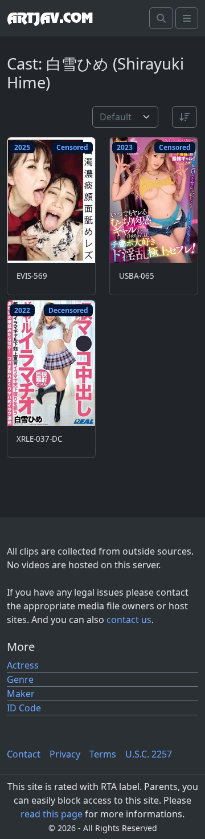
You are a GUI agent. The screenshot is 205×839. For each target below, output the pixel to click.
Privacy (65, 754)
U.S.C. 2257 (148, 754)
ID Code (24, 708)
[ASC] (184, 117)
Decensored (68, 310)
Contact (23, 754)
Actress (23, 665)
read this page (51, 814)
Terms (102, 754)
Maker (21, 693)
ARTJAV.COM (50, 18)
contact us (128, 619)
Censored (72, 147)
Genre (20, 679)
